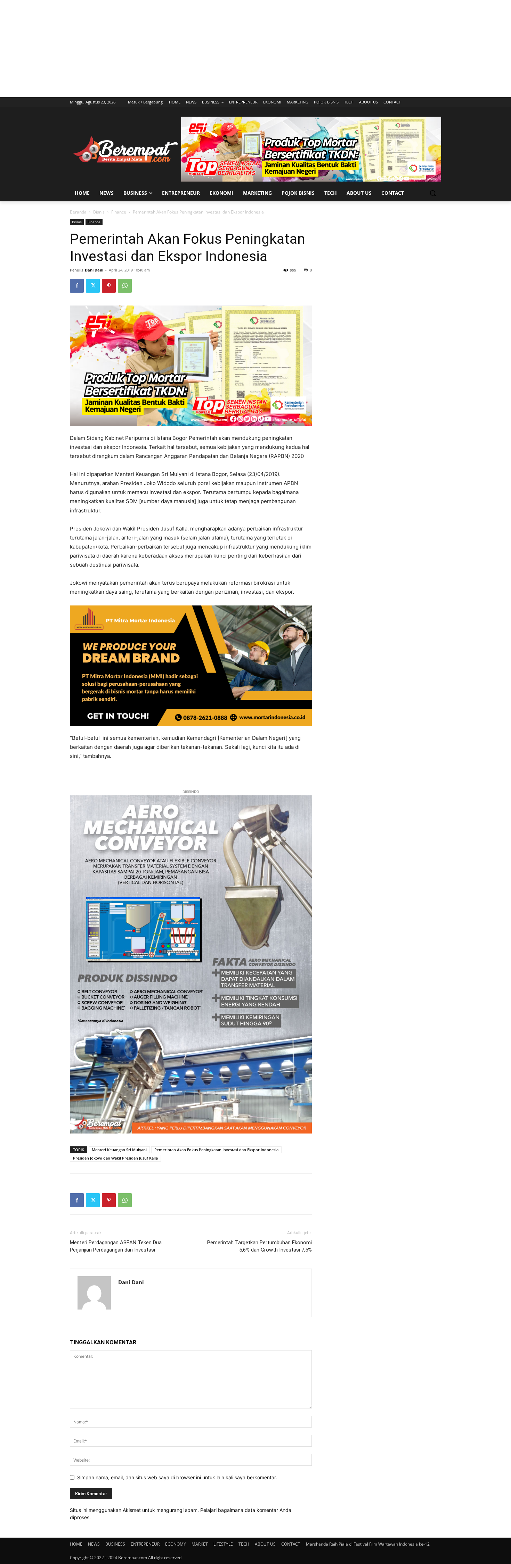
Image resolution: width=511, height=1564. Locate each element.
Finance (118, 212)
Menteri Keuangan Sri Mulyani (119, 1149)
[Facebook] (77, 286)
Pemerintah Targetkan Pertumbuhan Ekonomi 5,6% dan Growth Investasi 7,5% (259, 1246)
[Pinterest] (109, 286)
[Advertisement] (255, 48)
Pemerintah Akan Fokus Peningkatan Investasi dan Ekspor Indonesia (216, 1149)
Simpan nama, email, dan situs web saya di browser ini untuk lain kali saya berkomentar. (177, 1477)
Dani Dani (94, 270)
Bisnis (99, 212)
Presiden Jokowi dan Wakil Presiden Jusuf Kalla (115, 1158)
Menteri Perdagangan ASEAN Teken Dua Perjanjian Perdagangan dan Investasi (116, 1246)
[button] (432, 193)
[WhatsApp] (125, 286)
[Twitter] (93, 286)
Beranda (78, 212)
